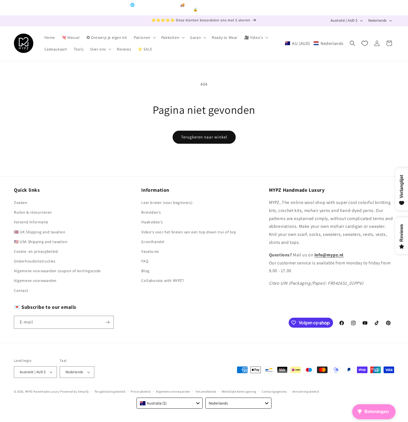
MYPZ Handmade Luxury (42, 391)
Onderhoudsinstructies (35, 261)
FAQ (144, 261)
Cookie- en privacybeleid (36, 251)
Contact (21, 290)
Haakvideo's (152, 221)
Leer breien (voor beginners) (166, 202)
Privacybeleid (140, 391)
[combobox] (170, 403)
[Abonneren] (107, 322)
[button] (144, 37)
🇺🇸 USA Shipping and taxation (40, 241)
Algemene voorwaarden (35, 280)
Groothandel (153, 241)
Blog (145, 270)
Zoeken (20, 202)
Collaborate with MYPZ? (162, 280)
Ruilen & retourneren (33, 212)
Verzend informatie (31, 221)
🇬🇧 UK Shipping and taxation (40, 231)
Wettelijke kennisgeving (239, 391)
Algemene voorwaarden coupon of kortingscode (57, 270)
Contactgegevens (274, 391)
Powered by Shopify (74, 391)
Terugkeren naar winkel (204, 137)
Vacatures (150, 251)
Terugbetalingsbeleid (109, 391)
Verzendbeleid (206, 391)
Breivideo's (151, 212)
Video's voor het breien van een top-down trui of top (188, 231)
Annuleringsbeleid (306, 391)
